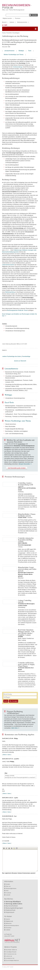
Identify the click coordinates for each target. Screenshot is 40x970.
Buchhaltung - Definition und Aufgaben (16, 431)
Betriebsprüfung (10, 292)
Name (9, 754)
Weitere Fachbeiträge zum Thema (13, 54)
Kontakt (8, 884)
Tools (29, 50)
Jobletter (8, 929)
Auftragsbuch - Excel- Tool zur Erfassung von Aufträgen (21, 414)
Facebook (8, 892)
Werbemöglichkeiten (11, 888)
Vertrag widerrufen (14, 904)
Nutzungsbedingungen (14, 908)
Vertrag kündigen (13, 901)
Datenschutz (10, 910)
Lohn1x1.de (9, 956)
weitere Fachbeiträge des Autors (11, 356)
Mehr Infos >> (15, 728)
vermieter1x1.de (10, 958)
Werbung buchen (22, 22)
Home (4, 33)
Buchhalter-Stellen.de (11, 949)
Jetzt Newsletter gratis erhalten (17, 468)
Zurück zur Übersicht (20, 361)
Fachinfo (9, 33)
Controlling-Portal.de (11, 951)
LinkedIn (8, 895)
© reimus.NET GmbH (7, 967)
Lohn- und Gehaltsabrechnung (14, 433)
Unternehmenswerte (8, 264)
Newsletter (8, 927)
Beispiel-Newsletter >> (25, 464)
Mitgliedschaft (9, 921)
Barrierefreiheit (12, 906)
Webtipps (21, 50)
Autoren (12, 22)
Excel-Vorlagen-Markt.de (12, 960)
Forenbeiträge (26, 356)
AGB (7, 890)
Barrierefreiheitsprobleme (12, 925)
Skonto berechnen (10, 424)
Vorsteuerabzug (17, 67)
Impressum (10, 912)
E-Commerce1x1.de (11, 954)
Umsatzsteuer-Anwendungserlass (15, 398)
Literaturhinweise (9, 50)
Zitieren (5, 754)
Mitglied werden (7, 18)
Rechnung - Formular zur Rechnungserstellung (19, 416)
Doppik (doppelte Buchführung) (14, 429)
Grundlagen (16, 33)
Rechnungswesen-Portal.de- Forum (17, 310)
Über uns (8, 886)
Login (5, 25)
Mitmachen (9, 923)
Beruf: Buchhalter (10, 426)
